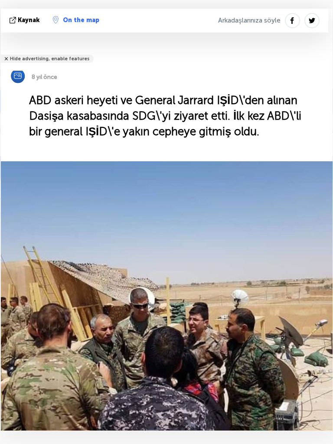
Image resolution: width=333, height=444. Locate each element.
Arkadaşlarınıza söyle (249, 20)
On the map (81, 20)
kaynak (29, 20)
